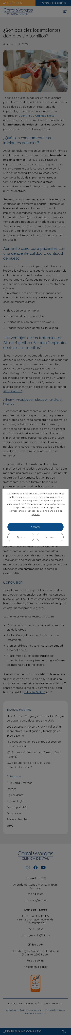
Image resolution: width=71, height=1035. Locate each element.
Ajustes (36, 514)
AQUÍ (28, 503)
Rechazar (50, 537)
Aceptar (35, 526)
